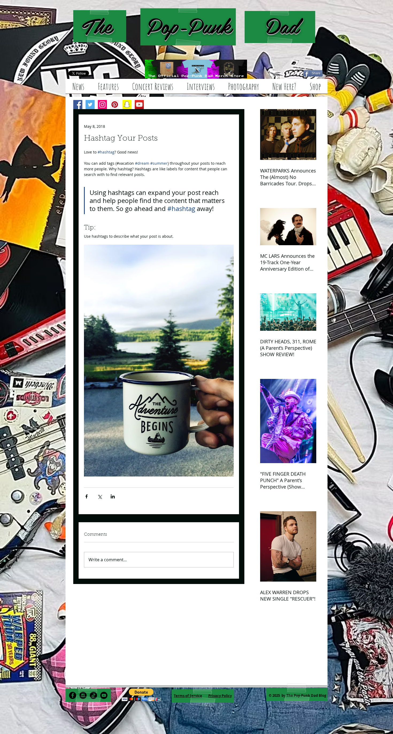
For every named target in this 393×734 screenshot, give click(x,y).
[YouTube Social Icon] (139, 104)
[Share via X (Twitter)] (99, 496)
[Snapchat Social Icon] (127, 104)
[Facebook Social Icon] (77, 104)
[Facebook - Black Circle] (72, 695)
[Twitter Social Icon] (90, 104)
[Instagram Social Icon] (102, 104)
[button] (141, 695)
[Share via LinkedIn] (112, 496)
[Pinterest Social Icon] (114, 104)
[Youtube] (103, 695)
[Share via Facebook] (86, 496)
